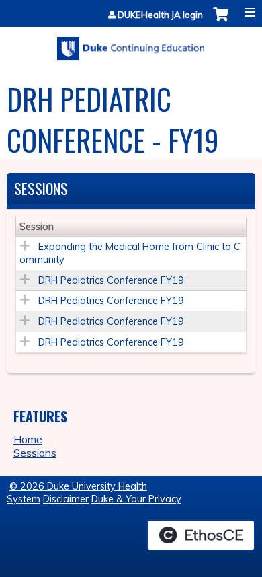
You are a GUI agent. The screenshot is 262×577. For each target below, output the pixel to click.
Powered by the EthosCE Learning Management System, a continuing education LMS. (200, 535)
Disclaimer (66, 499)
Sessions (34, 452)
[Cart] (220, 21)
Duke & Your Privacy (136, 499)
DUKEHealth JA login (160, 15)
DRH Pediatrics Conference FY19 (111, 280)
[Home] (131, 44)
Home (27, 439)
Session (36, 227)
